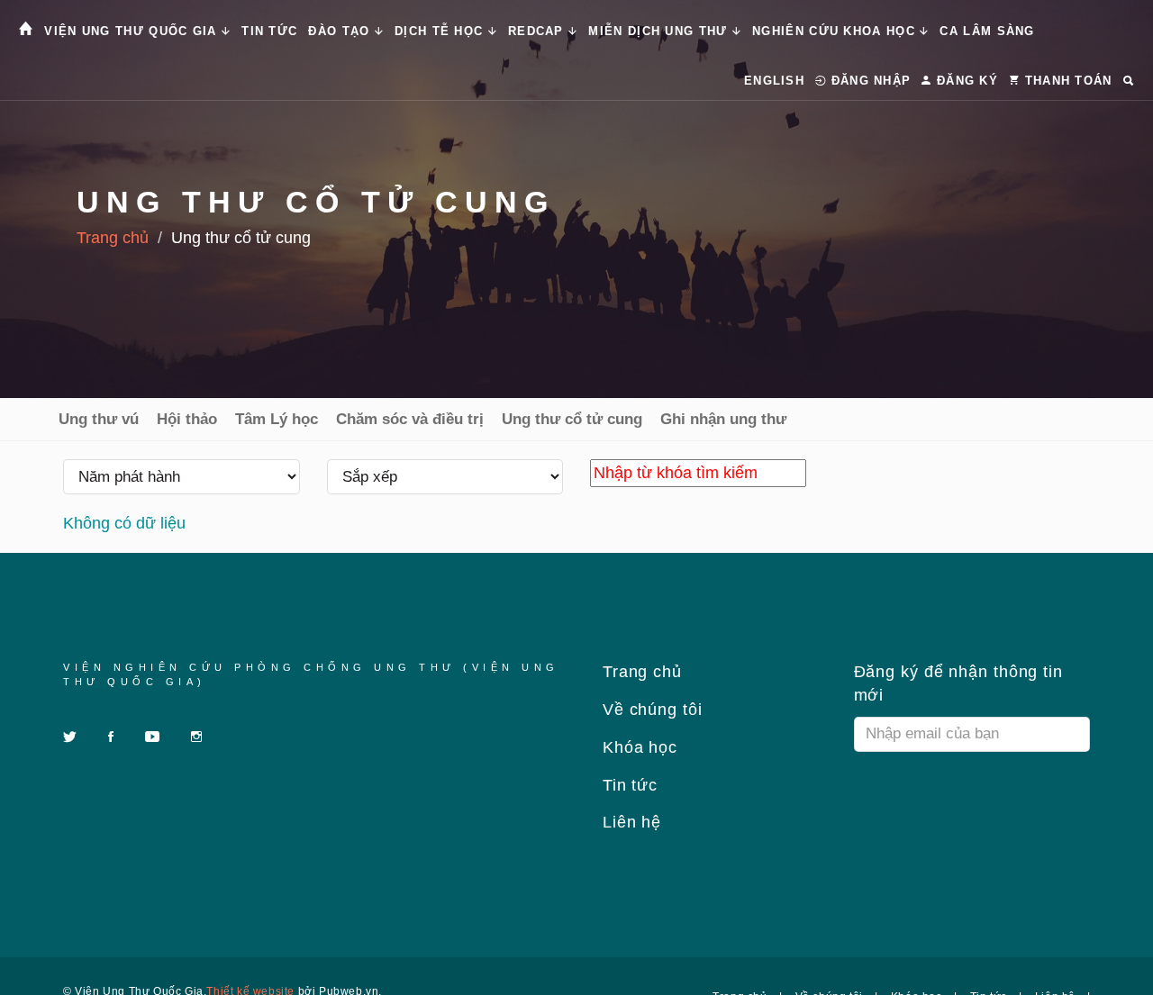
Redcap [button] (538, 31)
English (774, 80)
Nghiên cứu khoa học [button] (836, 31)
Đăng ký (965, 80)
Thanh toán (1066, 80)
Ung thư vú (99, 419)
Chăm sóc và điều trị (410, 419)
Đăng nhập (868, 80)
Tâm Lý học (276, 419)
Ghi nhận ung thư (723, 419)
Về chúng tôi (650, 710)
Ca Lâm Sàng (987, 31)
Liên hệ (629, 822)
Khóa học (637, 747)
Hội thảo (187, 419)
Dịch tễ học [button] (441, 31)
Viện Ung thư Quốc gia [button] (133, 31)
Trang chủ (113, 238)
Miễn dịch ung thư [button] (659, 31)
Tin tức (269, 31)
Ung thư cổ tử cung (572, 419)
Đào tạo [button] (341, 31)
